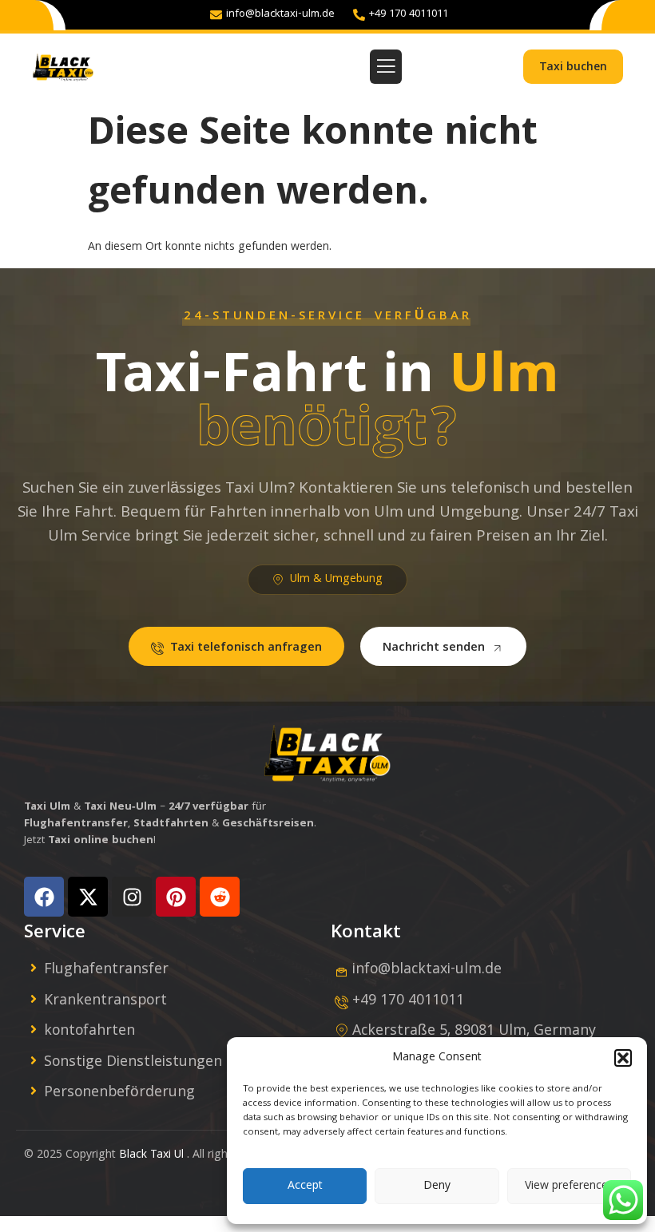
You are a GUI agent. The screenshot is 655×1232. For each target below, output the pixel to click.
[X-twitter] (88, 897)
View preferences (569, 1186)
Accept (305, 1186)
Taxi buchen (573, 67)
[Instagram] (132, 897)
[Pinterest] (176, 897)
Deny (437, 1186)
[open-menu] (386, 67)
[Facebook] (44, 897)
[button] (623, 1058)
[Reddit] (220, 897)
